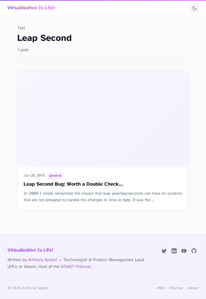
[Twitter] (164, 250)
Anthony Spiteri (42, 260)
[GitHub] (194, 250)
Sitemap (176, 288)
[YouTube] (184, 250)
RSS (160, 288)
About (193, 288)
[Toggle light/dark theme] (194, 8)
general (55, 175)
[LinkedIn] (174, 250)
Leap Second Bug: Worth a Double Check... (73, 184)
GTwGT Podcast (76, 266)
